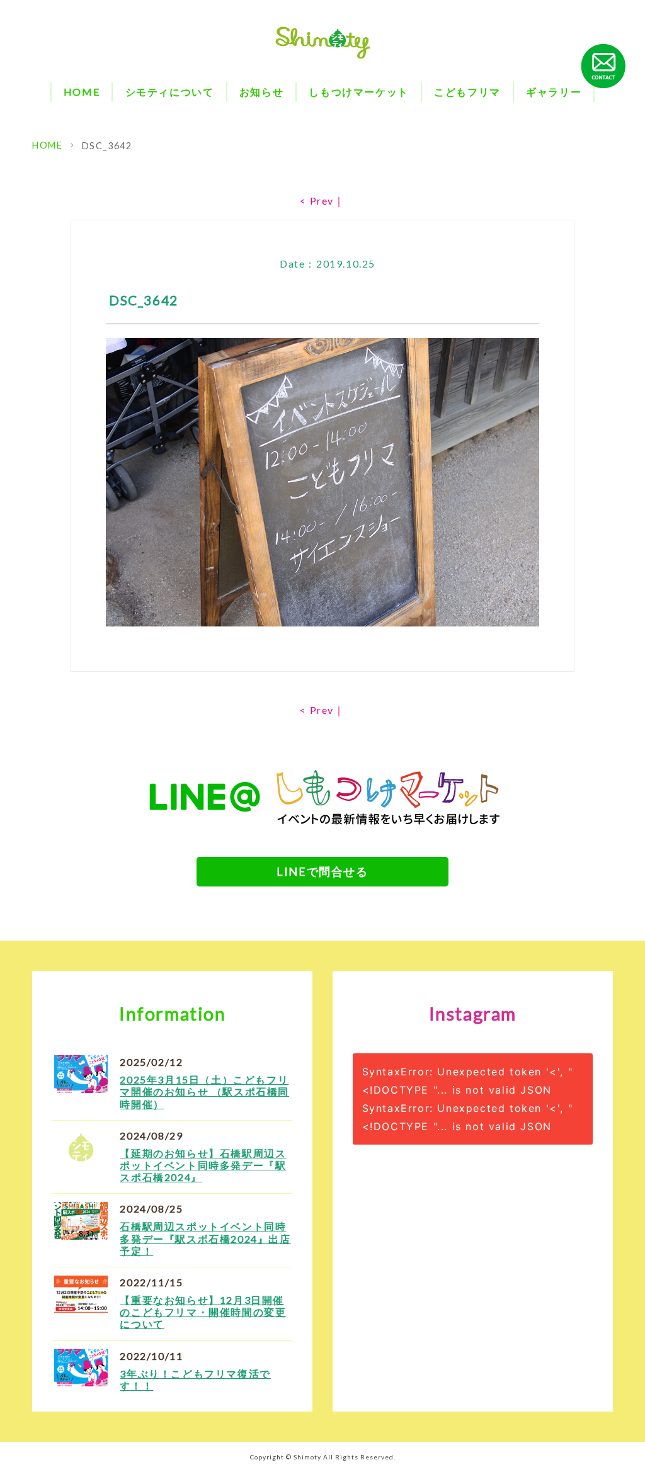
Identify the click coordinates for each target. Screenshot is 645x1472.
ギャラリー (553, 92)
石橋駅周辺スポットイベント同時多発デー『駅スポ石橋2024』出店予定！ (205, 1238)
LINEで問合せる (322, 871)
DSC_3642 (107, 145)
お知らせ (261, 92)
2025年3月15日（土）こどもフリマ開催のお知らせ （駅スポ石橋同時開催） (204, 1091)
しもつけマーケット (358, 92)
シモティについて (169, 92)
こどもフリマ (467, 92)
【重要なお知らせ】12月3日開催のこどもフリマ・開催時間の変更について (203, 1312)
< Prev (317, 201)
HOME (82, 92)
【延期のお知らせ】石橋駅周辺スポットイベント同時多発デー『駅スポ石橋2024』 (203, 1165)
